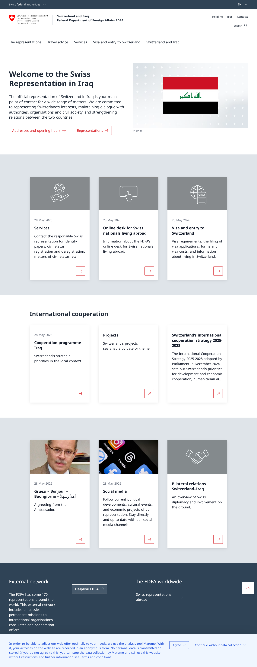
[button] (25, 42)
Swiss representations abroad (153, 597)
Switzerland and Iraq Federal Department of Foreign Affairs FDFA (90, 18)
